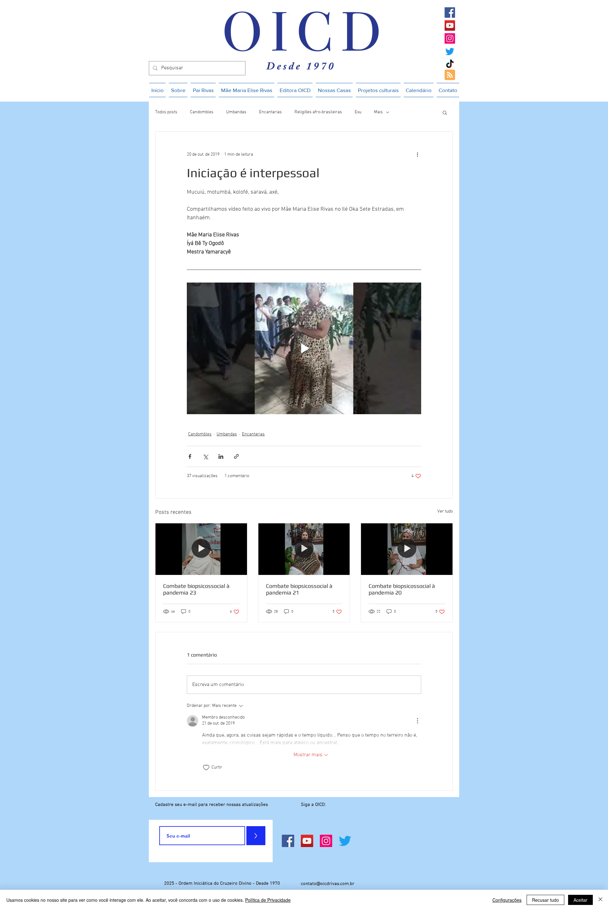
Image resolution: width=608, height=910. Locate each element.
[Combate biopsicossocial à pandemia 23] (201, 549)
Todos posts (166, 112)
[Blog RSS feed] (450, 75)
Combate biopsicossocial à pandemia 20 (402, 589)
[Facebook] (450, 12)
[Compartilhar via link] (236, 456)
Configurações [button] (507, 900)
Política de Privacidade (268, 900)
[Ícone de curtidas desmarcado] (206, 767)
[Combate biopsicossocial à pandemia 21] (304, 549)
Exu (358, 112)
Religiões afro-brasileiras (318, 112)
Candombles (201, 112)
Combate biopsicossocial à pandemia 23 (196, 589)
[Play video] (304, 348)
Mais (378, 112)
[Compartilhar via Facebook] (190, 456)
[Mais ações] (417, 154)
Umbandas (236, 112)
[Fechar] (600, 900)
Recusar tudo (545, 900)
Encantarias (270, 112)
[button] (445, 112)
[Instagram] (450, 38)
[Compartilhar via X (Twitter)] (205, 456)
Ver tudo (445, 511)
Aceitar (580, 900)
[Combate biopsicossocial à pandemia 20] (407, 549)
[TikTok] (450, 64)
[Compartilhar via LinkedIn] (221, 456)
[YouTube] (450, 25)
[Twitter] (450, 51)
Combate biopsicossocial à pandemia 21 (299, 589)
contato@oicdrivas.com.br (327, 884)
